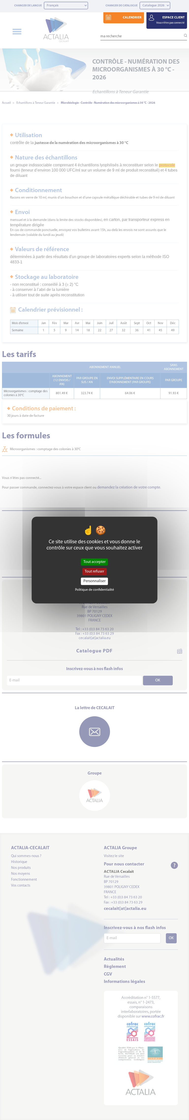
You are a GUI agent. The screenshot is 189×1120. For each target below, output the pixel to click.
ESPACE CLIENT (170, 20)
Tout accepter (94, 562)
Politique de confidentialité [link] (94, 589)
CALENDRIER (132, 17)
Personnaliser (94, 581)
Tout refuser (94, 572)
